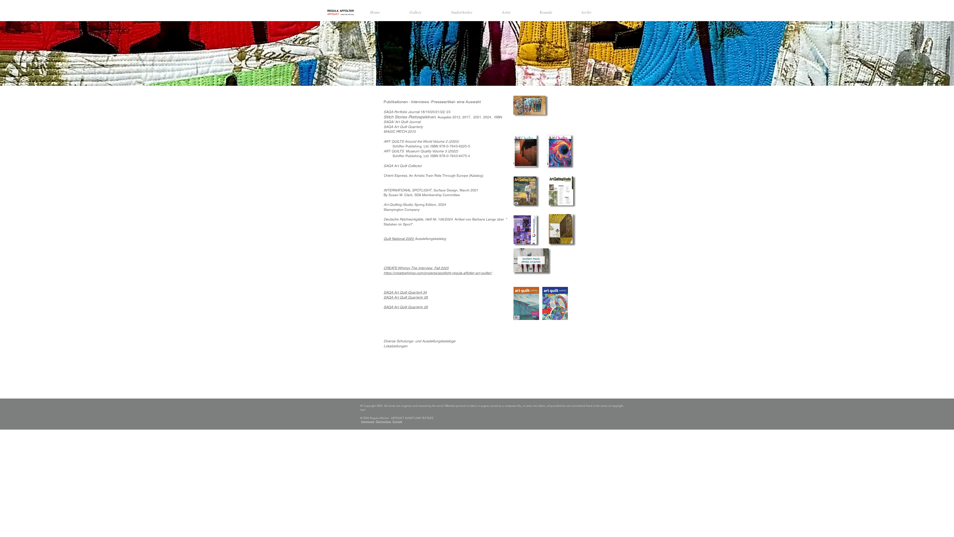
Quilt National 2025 (399, 239)
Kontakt (397, 421)
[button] (506, 12)
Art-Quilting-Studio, (398, 205)
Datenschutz (383, 421)
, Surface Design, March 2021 (431, 190)
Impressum (367, 421)
